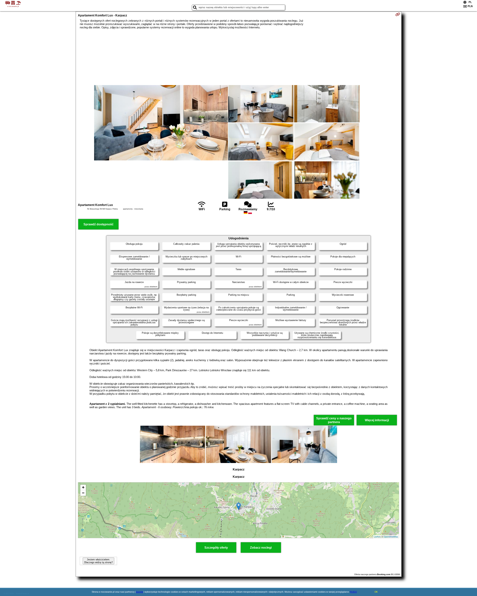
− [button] (83, 493)
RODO (353, 592)
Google (139, 592)
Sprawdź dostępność (98, 224)
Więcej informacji (377, 420)
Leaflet (377, 536)
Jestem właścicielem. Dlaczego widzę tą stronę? (98, 561)
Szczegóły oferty (216, 547)
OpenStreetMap (391, 536)
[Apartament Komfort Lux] (161, 123)
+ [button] (83, 487)
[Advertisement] (238, 57)
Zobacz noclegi (261, 547)
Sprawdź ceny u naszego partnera (334, 420)
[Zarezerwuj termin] (397, 14)
